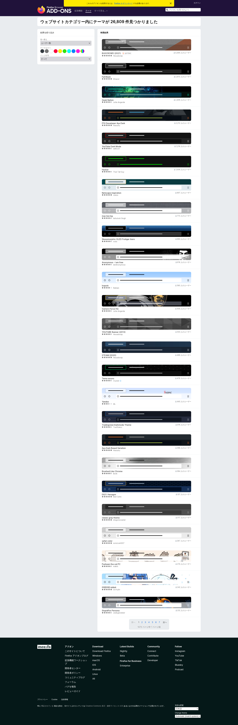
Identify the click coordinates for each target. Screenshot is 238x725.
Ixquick (105, 285)
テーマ (88, 10)
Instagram (180, 651)
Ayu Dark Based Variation (114, 448)
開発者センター (72, 668)
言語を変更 (179, 705)
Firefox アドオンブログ (76, 655)
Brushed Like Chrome (112, 471)
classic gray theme (111, 518)
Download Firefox (101, 651)
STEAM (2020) (109, 355)
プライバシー (42, 699)
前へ (133, 622)
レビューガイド (72, 691)
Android (96, 669)
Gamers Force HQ (110, 309)
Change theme (181, 713)
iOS (94, 665)
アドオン (69, 646)
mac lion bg (107, 216)
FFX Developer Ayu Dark (113, 123)
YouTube (179, 655)
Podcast (179, 669)
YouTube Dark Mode (111, 146)
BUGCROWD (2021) (111, 53)
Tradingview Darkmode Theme (116, 425)
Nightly (123, 651)
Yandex (105, 402)
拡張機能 (78, 10)
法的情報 (64, 699)
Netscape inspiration (111, 193)
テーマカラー (45, 48)
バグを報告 (70, 686)
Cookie (54, 699)
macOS (96, 660)
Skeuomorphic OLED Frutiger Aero (118, 239)
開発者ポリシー (72, 673)
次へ (165, 622)
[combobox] (183, 9)
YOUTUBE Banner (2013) (113, 332)
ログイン (197, 3)
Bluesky (179, 665)
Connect (151, 651)
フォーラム (70, 682)
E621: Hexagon (109, 494)
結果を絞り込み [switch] (47, 32)
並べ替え (43, 39)
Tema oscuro (108, 378)
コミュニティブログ (75, 677)
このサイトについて (75, 651)
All (93, 678)
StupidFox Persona (110, 610)
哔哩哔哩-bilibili (109, 587)
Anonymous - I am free (112, 262)
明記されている (47, 706)
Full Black (106, 77)
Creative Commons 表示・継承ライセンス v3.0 (104, 706)
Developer (152, 660)
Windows (97, 655)
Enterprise (125, 665)
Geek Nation (108, 100)
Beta (122, 655)
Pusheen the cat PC (111, 564)
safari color (107, 541)
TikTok (178, 660)
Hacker (105, 170)
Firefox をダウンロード (123, 3)
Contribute (152, 655)
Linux (95, 674)
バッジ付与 (44, 55)
